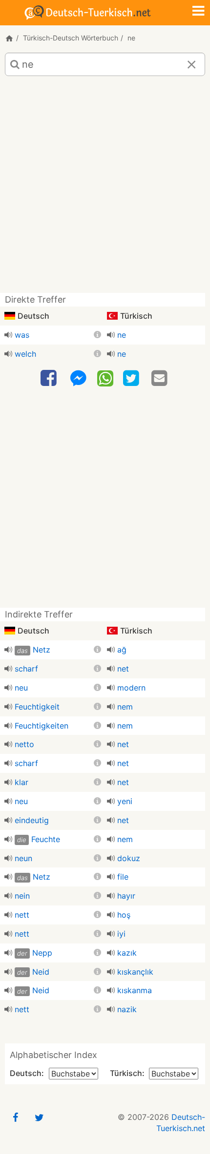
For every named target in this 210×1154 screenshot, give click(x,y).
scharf (26, 668)
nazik (127, 1009)
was (22, 335)
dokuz (128, 858)
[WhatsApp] (105, 377)
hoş (123, 915)
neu (21, 687)
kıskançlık (135, 972)
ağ (121, 649)
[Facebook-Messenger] (78, 378)
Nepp (42, 953)
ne (121, 335)
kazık (127, 953)
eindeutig (32, 820)
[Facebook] (50, 378)
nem (125, 707)
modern (131, 687)
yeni (124, 801)
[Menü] (198, 11)
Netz (41, 649)
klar (21, 782)
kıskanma (134, 990)
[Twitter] (132, 378)
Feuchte (45, 839)
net (123, 668)
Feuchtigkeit (37, 707)
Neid (40, 972)
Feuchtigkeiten (41, 726)
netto (24, 744)
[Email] (160, 378)
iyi (121, 934)
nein (22, 896)
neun (23, 858)
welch (25, 354)
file (122, 877)
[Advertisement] (105, 188)
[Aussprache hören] (8, 334)
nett (22, 915)
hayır (126, 896)
